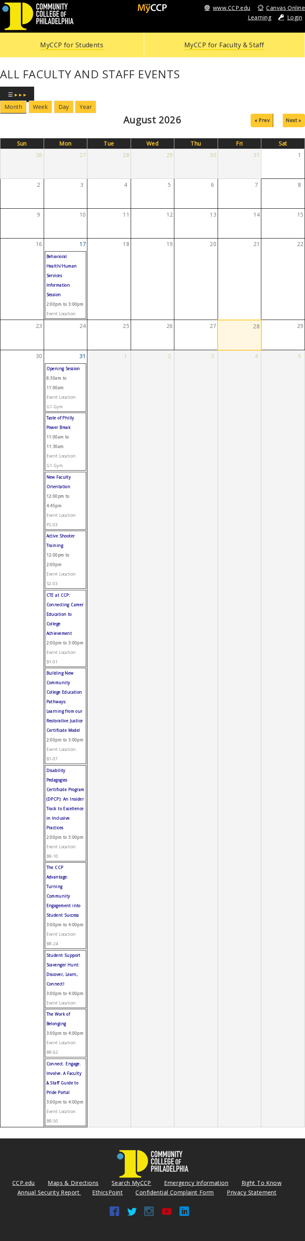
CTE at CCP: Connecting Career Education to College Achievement (65, 614)
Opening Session (63, 368)
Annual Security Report (49, 1192)
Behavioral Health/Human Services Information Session (61, 275)
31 (82, 356)
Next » (293, 120)
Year (85, 107)
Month (13, 107)
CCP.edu (23, 1183)
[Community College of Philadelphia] (38, 15)
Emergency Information (196, 1183)
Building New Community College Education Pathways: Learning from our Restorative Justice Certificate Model (64, 701)
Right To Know (261, 1183)
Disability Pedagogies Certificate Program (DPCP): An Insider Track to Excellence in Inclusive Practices (65, 799)
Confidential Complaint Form (174, 1192)
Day (63, 107)
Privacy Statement (251, 1192)
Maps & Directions (73, 1183)
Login (294, 17)
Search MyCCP (131, 1183)
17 (82, 244)
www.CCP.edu (232, 8)
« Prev (262, 120)
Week (40, 107)
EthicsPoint (107, 1192)
